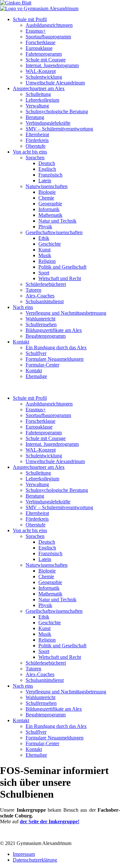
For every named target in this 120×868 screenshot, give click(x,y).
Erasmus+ (36, 31)
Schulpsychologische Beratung (57, 111)
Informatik (49, 209)
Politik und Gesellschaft (62, 267)
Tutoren (33, 290)
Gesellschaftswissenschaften (54, 232)
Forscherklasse (40, 42)
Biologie (47, 192)
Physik (45, 226)
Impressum (24, 854)
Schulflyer (36, 353)
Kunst (44, 249)
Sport (43, 272)
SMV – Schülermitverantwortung (59, 128)
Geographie (50, 203)
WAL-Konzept (41, 71)
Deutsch (46, 163)
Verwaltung (37, 105)
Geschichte (49, 244)
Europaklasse (39, 48)
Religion (47, 261)
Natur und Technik (57, 221)
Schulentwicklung (44, 77)
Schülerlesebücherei (46, 284)
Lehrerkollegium (42, 100)
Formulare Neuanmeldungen (55, 359)
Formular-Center (42, 364)
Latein (44, 180)
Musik (44, 255)
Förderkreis (37, 140)
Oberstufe (35, 146)
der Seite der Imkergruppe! (49, 821)
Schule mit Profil (30, 19)
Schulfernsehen (41, 324)
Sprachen (35, 157)
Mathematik (50, 215)
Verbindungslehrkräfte (48, 123)
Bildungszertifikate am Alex (54, 330)
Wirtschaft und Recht (59, 278)
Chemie (46, 198)
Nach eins (23, 307)
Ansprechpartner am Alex (39, 88)
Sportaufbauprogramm (48, 36)
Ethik (43, 238)
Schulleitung (38, 94)
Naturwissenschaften (47, 186)
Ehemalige (36, 376)
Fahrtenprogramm (44, 54)
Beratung (35, 117)
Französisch (50, 175)
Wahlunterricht (40, 318)
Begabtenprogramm (46, 336)
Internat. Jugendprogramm (52, 65)
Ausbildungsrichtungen (49, 25)
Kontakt (21, 341)
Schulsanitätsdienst (45, 301)
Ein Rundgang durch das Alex (56, 347)
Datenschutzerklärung (35, 860)
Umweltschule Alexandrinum (55, 82)
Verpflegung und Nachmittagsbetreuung (66, 313)
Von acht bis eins (30, 151)
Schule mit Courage (46, 59)
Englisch (47, 169)
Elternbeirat (37, 134)
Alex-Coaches (40, 295)
